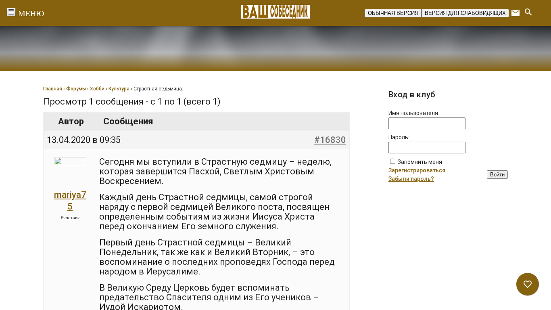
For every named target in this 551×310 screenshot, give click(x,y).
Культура (119, 89)
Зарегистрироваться (416, 170)
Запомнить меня (420, 162)
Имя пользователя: (413, 113)
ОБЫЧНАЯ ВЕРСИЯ (393, 13)
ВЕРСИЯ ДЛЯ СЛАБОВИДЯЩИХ (465, 13)
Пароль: (398, 137)
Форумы (76, 89)
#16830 (330, 140)
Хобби (97, 89)
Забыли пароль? (411, 179)
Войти (497, 175)
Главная (52, 89)
